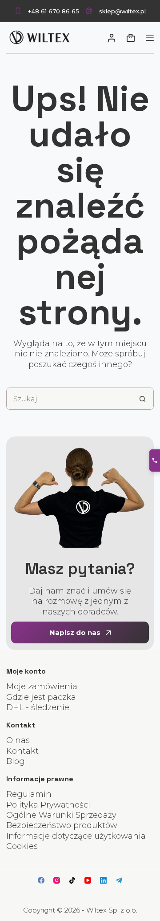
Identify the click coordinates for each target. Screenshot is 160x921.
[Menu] (150, 38)
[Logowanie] (112, 38)
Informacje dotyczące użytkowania (76, 836)
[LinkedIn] (103, 880)
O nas (18, 740)
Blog (15, 761)
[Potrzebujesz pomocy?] (154, 460)
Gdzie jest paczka (41, 697)
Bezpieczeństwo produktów (61, 825)
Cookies (22, 846)
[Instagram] (56, 880)
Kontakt (22, 751)
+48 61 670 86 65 (53, 11)
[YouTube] (87, 880)
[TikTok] (72, 880)
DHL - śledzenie (37, 707)
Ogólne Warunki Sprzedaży (61, 815)
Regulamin (29, 794)
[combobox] (69, 399)
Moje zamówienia (41, 686)
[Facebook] (41, 880)
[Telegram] (119, 880)
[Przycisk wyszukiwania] (142, 398)
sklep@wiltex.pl (122, 11)
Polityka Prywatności (48, 805)
